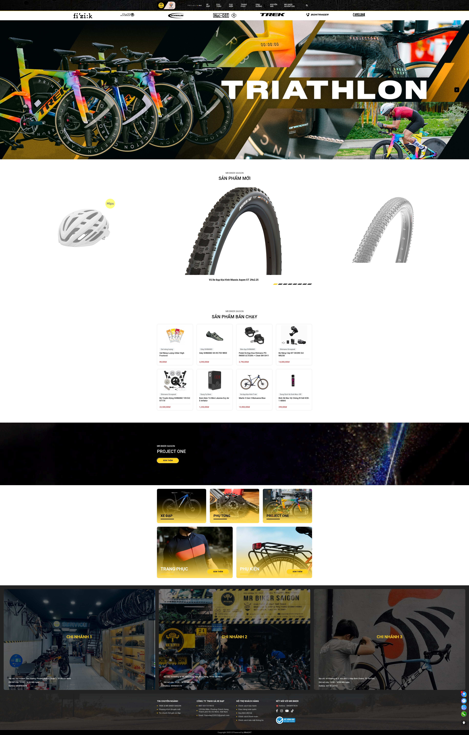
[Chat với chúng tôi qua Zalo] (464, 707)
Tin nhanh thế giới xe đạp (170, 713)
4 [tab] (290, 284)
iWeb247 (247, 732)
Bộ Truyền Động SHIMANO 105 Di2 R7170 (175, 399)
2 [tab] (280, 284)
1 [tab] (275, 284)
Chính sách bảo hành (247, 706)
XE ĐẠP (208, 5)
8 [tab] (309, 284)
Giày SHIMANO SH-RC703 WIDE (213, 353)
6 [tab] (299, 284)
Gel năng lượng (167, 349)
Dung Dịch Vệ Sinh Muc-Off (290, 394)
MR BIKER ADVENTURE (289, 5)
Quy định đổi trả (245, 713)
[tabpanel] (233, 230)
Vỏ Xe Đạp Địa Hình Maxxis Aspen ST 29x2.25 (234, 279)
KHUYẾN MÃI (273, 5)
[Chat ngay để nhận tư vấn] (464, 701)
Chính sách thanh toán (248, 716)
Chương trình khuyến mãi (169, 709)
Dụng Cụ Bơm (206, 394)
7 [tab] (304, 284)
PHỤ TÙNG (218, 5)
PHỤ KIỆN (231, 5)
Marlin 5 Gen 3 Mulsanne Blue (252, 398)
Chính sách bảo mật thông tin (251, 720)
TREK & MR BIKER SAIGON (170, 706)
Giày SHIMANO (206, 349)
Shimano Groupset (168, 394)
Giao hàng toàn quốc (247, 709)
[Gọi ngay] (464, 714)
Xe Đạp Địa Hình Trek (248, 394)
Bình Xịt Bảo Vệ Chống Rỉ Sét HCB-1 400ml (294, 399)
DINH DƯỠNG (259, 5)
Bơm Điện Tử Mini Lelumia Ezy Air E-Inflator (214, 399)
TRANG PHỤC (244, 5)
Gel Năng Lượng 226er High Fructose (172, 354)
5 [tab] (295, 284)
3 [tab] (285, 284)
